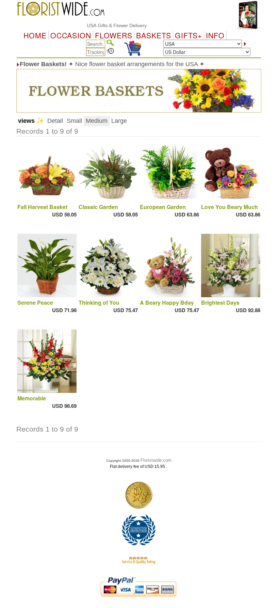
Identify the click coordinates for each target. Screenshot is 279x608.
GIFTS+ (188, 35)
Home (35, 35)
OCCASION (70, 35)
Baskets (153, 35)
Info (215, 35)
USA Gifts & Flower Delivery (109, 25)
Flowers (113, 35)
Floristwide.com (156, 460)
